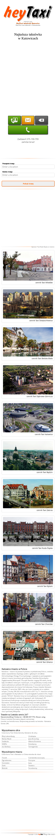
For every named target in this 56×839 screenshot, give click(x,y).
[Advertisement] (28, 71)
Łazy (30, 763)
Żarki (3, 765)
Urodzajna (32, 736)
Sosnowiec (6, 763)
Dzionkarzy (32, 744)
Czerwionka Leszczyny (36, 758)
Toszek (4, 758)
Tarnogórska (33, 747)
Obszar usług (40, 717)
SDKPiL (4, 744)
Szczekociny (32, 768)
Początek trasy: (8, 163)
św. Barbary (6, 747)
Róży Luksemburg (8, 736)
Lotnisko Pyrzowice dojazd (15, 719)
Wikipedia (16, 711)
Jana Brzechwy (33, 739)
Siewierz (31, 765)
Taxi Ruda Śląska (42, 247)
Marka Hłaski (6, 739)
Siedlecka (5, 741)
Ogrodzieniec (6, 760)
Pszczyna (31, 760)
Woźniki (4, 768)
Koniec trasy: (7, 172)
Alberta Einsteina (34, 741)
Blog (45, 834)
